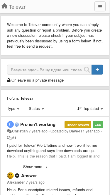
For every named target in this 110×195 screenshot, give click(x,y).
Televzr (26, 98)
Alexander (16, 182)
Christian (20, 131)
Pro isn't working (37, 124)
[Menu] (100, 6)
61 (14, 137)
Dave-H (75, 131)
